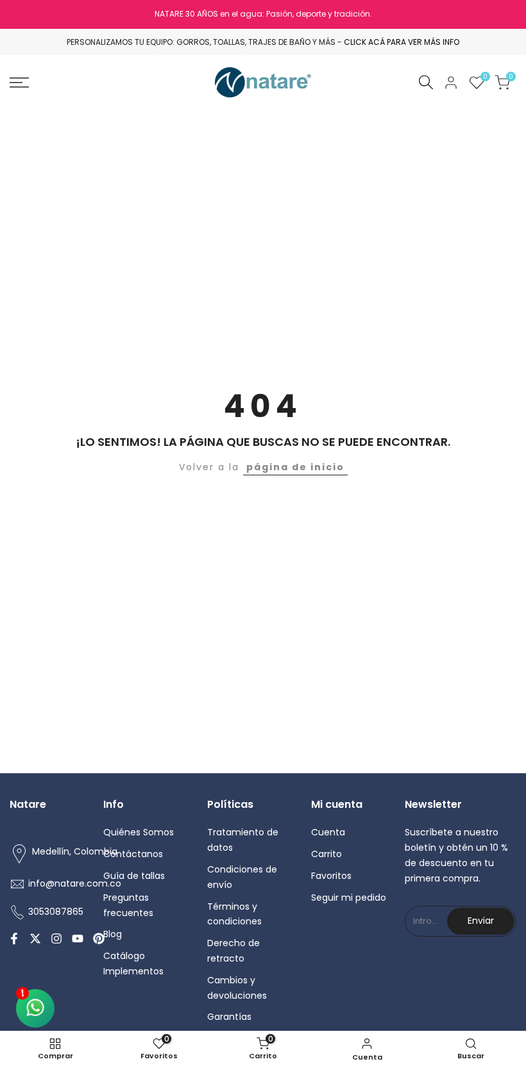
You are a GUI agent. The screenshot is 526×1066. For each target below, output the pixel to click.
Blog (112, 934)
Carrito (326, 854)
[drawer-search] (426, 82)
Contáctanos (133, 854)
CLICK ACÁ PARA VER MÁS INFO (401, 42)
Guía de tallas (134, 875)
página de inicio (295, 467)
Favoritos (331, 875)
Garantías (229, 1016)
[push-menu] (19, 82)
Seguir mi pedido (348, 897)
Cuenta (328, 832)
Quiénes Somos (138, 832)
